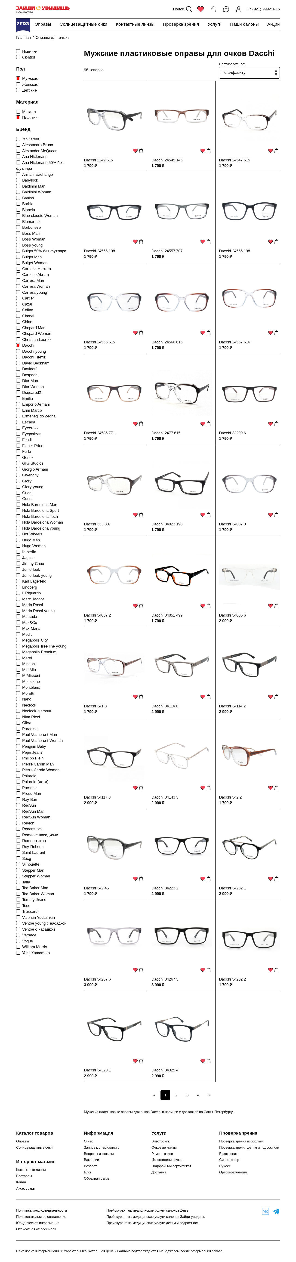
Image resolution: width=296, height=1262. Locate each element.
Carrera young (34, 292)
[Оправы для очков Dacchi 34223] (181, 848)
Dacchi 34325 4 (164, 1070)
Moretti (28, 693)
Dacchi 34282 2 (232, 979)
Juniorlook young (37, 575)
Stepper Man (33, 870)
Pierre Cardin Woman (40, 770)
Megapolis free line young (44, 646)
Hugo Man (31, 540)
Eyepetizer (31, 434)
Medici (28, 634)
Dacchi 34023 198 (166, 524)
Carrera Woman (36, 286)
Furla (26, 451)
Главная (23, 37)
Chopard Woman (36, 333)
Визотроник (160, 1141)
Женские (30, 84)
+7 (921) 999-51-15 (263, 9)
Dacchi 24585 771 (99, 433)
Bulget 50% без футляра (44, 251)
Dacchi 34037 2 (97, 615)
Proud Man (31, 793)
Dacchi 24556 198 (99, 251)
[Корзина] (213, 9)
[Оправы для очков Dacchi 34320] (114, 1030)
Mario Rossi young (38, 611)
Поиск (178, 9)
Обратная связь (97, 1178)
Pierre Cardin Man (38, 764)
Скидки (28, 57)
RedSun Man (33, 811)
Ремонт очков (162, 1154)
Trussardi (30, 911)
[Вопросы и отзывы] (226, 9)
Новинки (29, 51)
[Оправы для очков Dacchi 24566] (114, 302)
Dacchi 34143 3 (164, 797)
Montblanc (31, 687)
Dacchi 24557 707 (166, 251)
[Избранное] (200, 9)
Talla (26, 882)
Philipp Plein (32, 758)
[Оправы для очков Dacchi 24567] (249, 302)
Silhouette (30, 864)
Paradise (29, 729)
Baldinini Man (33, 186)
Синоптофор (229, 1160)
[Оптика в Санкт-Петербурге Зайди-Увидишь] (43, 9)
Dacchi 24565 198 (234, 251)
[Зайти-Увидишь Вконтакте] (264, 1211)
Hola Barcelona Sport (40, 510)
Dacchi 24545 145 (166, 160)
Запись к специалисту (101, 1147)
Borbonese (31, 227)
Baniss (28, 198)
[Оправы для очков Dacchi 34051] (181, 575)
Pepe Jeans (32, 752)
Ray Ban (29, 799)
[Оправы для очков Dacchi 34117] (114, 757)
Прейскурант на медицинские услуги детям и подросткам (152, 1223)
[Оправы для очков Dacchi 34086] (249, 575)
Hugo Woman (34, 546)
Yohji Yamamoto (36, 953)
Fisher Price (32, 446)
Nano (26, 699)
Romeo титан (34, 841)
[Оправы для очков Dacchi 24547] (249, 120)
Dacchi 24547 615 (234, 160)
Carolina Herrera (36, 269)
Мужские (30, 78)
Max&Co (29, 622)
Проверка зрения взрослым (241, 1141)
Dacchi (28, 345)
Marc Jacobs (33, 599)
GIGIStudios (32, 463)
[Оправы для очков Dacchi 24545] (181, 120)
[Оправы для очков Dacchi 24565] (249, 211)
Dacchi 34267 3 (164, 979)
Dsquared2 (31, 392)
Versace (29, 935)
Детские (29, 90)
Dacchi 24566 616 (166, 342)
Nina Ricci (31, 717)
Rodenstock (32, 829)
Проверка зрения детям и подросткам (249, 1147)
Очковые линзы (164, 1147)
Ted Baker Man (35, 888)
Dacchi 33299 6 (232, 433)
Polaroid (29, 776)
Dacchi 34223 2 (164, 888)
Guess (28, 499)
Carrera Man (33, 280)
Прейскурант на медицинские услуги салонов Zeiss (147, 1210)
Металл (29, 112)
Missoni (29, 664)
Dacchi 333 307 (97, 524)
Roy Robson (32, 847)
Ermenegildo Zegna (39, 416)
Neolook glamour (36, 711)
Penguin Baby (34, 746)
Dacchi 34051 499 (166, 615)
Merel (27, 658)
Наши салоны (244, 24)
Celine (27, 310)
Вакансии (91, 1160)
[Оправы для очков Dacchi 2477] (181, 393)
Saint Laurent (33, 852)
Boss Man (31, 233)
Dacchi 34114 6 (164, 706)
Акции (273, 24)
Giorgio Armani (35, 469)
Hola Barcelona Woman (42, 522)
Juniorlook (31, 569)
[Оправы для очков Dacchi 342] (249, 757)
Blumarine (31, 221)
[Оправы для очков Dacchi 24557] (181, 211)
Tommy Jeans (34, 900)
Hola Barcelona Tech (40, 516)
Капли (21, 1182)
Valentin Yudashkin (38, 917)
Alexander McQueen (39, 151)
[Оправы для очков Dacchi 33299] (249, 393)
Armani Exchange (37, 174)
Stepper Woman (36, 876)
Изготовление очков (167, 1160)
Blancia (28, 210)
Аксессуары (26, 1188)
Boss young (32, 245)
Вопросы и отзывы (99, 1154)
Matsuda (29, 616)
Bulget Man (32, 257)
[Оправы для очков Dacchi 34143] (181, 757)
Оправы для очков (52, 37)
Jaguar (28, 557)
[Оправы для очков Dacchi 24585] (114, 393)
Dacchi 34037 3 (232, 524)
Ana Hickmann (34, 156)
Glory (27, 481)
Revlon (28, 823)
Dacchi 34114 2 (232, 706)
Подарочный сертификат (171, 1166)
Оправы (43, 24)
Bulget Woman (34, 263)
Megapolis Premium (39, 652)
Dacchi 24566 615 (99, 342)
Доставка (158, 1172)
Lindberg (29, 587)
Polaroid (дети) (35, 782)
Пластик (29, 117)
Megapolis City (35, 640)
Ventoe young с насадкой (44, 923)
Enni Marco (32, 410)
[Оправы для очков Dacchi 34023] (181, 484)
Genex (28, 457)
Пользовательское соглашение (41, 1217)
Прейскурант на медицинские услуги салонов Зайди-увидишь (155, 1217)
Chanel (28, 316)
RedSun (29, 805)
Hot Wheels (32, 534)
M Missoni (31, 675)
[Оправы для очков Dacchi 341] (114, 666)
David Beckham (35, 363)
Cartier (28, 298)
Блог (87, 1172)
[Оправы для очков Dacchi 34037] (249, 484)
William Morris (34, 947)
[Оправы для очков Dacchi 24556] (114, 211)
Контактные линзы (135, 24)
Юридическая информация (37, 1223)
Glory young (32, 487)
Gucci (27, 493)
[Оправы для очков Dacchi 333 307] (114, 484)
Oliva (26, 723)
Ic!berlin (29, 552)
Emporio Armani (36, 404)
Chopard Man (33, 328)
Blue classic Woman (40, 215)
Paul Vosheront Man (39, 734)
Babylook (30, 180)
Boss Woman (33, 239)
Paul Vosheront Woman (42, 740)
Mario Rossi (32, 605)
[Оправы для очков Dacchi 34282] (249, 939)
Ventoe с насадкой (38, 929)
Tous (26, 906)
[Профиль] (238, 9)
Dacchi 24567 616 (234, 342)
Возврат (90, 1166)
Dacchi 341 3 (95, 706)
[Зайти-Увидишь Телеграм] (275, 1211)
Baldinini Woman (36, 192)
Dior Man (30, 381)
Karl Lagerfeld (34, 581)
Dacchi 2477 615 (165, 433)
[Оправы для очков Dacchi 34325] (181, 1030)
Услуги (215, 24)
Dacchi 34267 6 (97, 979)
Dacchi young (34, 351)
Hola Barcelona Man (39, 505)
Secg (26, 858)
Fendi (27, 440)
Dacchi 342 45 (96, 888)
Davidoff (29, 369)
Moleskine (31, 681)
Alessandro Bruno (37, 145)
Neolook (29, 705)
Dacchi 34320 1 (97, 1070)
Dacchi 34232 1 (232, 888)
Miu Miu (29, 670)
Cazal (27, 304)
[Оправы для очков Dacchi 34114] (181, 666)
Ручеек (225, 1166)
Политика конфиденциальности (41, 1210)
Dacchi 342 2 (230, 797)
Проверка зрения (181, 24)
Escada (28, 422)
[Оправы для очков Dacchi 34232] (249, 848)
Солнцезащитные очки (83, 24)
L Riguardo (31, 593)
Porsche (29, 788)
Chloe (27, 322)
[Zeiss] (23, 25)
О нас (88, 1141)
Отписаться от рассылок (36, 1229)
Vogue (27, 941)
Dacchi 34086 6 (232, 615)
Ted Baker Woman (38, 894)
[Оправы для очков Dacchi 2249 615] (114, 120)
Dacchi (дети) (34, 357)
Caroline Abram (35, 274)
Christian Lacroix (37, 339)
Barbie (27, 204)
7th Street (30, 139)
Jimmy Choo (33, 564)
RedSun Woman (36, 817)
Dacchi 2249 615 (98, 160)
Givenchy (30, 475)
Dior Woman (33, 387)
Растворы (24, 1176)
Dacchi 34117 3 (97, 797)
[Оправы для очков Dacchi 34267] (114, 939)
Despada (29, 375)
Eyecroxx (30, 428)
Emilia (27, 398)
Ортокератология (233, 1172)
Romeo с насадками (40, 835)
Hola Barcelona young (41, 528)
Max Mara (31, 628)
